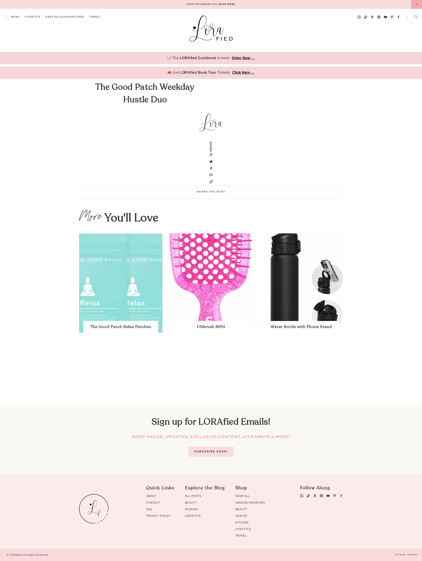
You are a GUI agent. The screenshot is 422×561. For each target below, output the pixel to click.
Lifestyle (33, 17)
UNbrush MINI (211, 326)
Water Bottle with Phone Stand (301, 326)
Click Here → (243, 72)
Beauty (191, 502)
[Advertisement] (211, 374)
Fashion (191, 509)
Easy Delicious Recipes (64, 17)
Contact (153, 502)
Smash (412, 555)
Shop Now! (226, 4)
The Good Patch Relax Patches (120, 326)
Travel (95, 17)
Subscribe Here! (211, 451)
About (151, 496)
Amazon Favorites (250, 502)
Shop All (242, 496)
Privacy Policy (158, 515)
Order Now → (243, 58)
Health (241, 515)
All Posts (193, 496)
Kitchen (242, 522)
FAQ (149, 509)
